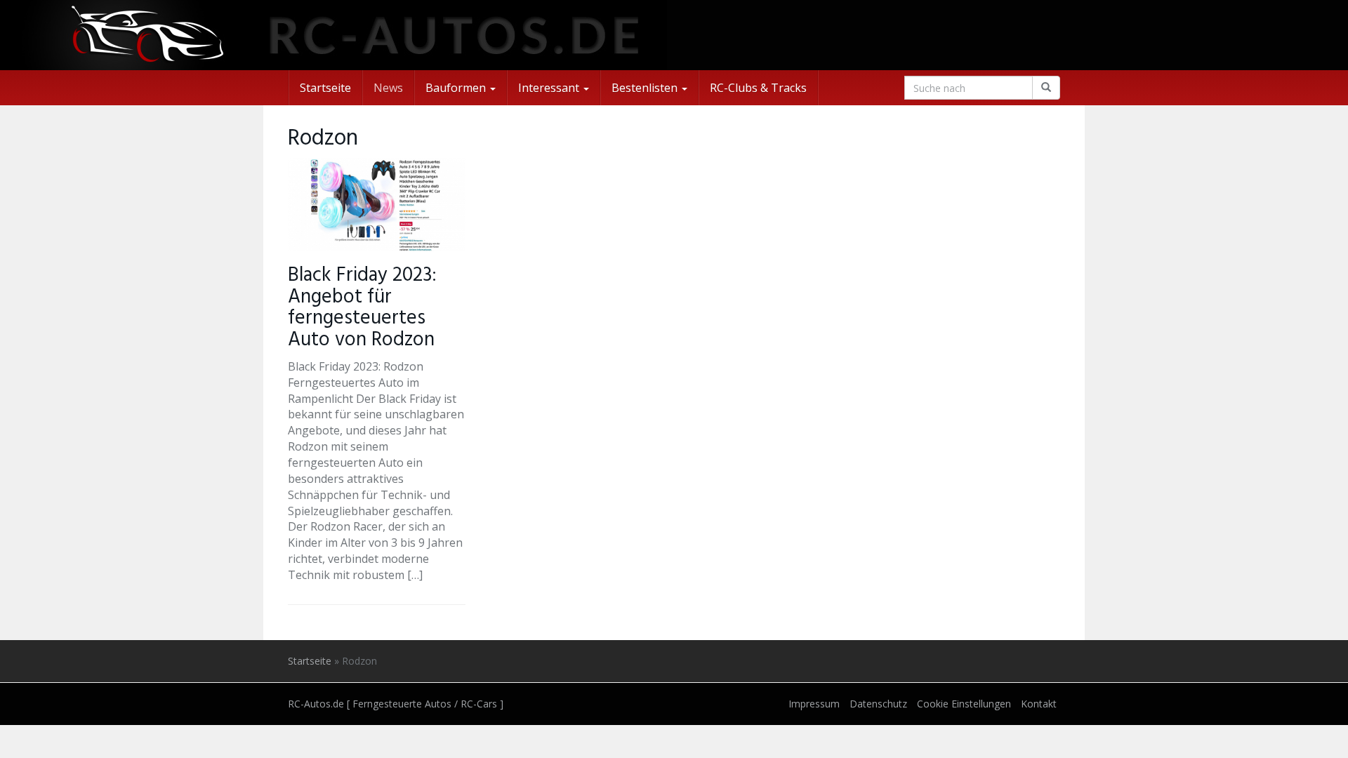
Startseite (325, 87)
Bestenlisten (646, 87)
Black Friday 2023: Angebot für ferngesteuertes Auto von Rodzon (362, 308)
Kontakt (1039, 703)
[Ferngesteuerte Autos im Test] (674, 35)
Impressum (814, 703)
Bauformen (457, 87)
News (388, 87)
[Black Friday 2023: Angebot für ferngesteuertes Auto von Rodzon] (376, 204)
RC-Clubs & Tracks (758, 87)
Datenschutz (878, 703)
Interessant (550, 87)
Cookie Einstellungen (964, 703)
